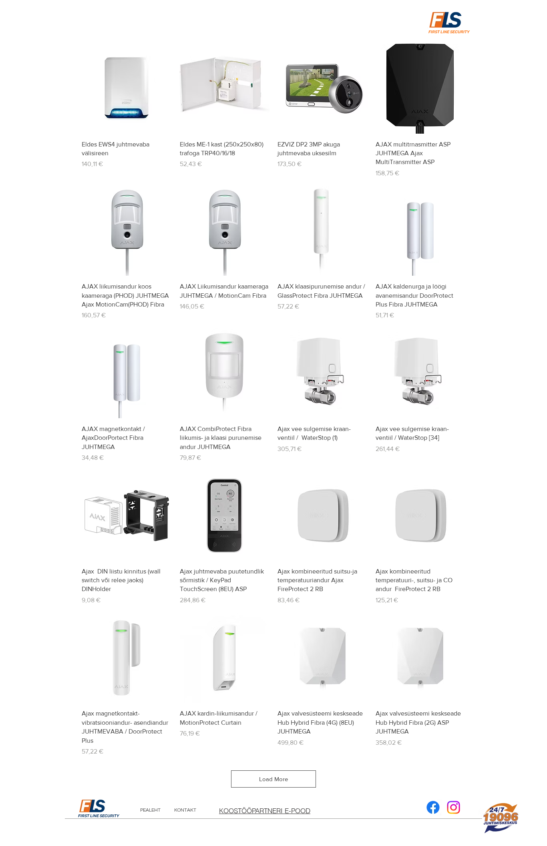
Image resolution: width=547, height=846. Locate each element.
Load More (273, 779)
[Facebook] (433, 807)
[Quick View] (127, 89)
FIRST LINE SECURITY (98, 816)
